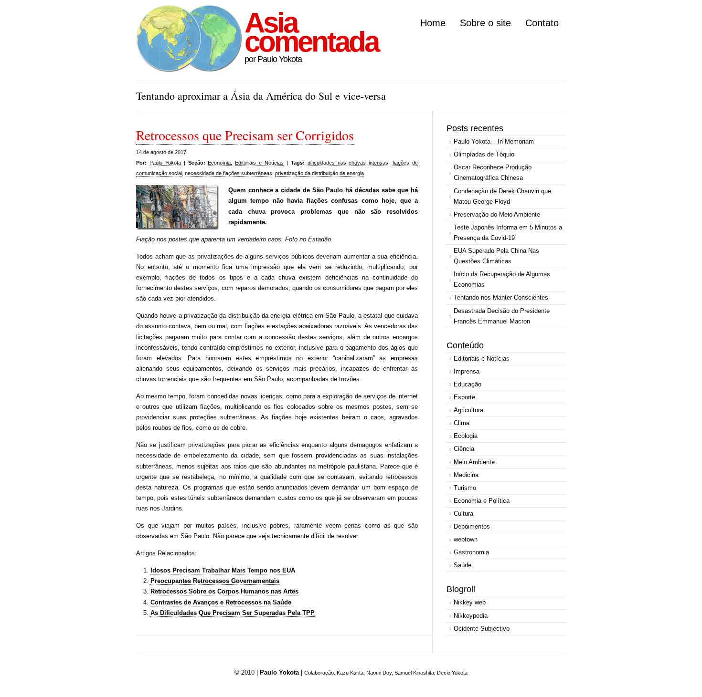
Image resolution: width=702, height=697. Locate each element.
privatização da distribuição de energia (319, 173)
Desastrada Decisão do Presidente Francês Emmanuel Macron (502, 316)
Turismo (465, 487)
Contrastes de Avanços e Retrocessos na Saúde (220, 602)
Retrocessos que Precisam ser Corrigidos (245, 135)
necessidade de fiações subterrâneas (228, 173)
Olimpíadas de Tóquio (484, 154)
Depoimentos (472, 526)
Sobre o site (485, 23)
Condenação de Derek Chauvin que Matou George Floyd (502, 196)
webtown (466, 539)
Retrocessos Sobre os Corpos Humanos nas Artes (224, 591)
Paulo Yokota (165, 163)
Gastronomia (471, 552)
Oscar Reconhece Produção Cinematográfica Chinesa (493, 172)
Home (433, 23)
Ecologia (466, 435)
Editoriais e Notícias (259, 163)
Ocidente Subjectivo (482, 628)
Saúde (462, 565)
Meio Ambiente (474, 462)
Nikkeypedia (471, 615)
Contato (542, 23)
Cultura (463, 513)
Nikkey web (470, 602)
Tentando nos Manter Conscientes (501, 297)
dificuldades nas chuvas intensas (348, 163)
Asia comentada (311, 32)
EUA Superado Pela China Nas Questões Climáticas (496, 256)
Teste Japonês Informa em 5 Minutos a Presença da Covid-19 (508, 232)
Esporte (464, 397)
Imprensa (466, 371)
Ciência (464, 448)
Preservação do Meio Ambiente (497, 214)
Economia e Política (482, 500)
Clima (461, 423)
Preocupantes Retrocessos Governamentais (214, 580)
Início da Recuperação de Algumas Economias (502, 279)
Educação (467, 384)
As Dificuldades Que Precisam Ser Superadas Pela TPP (232, 612)
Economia (219, 163)
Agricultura (468, 410)
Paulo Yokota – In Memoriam (494, 141)
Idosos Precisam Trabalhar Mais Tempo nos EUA (222, 570)
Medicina (466, 475)
